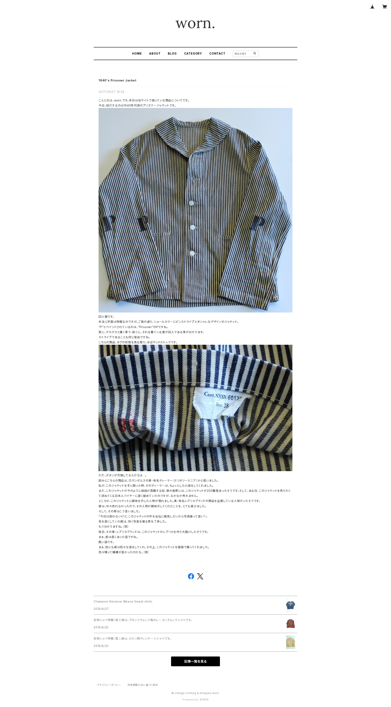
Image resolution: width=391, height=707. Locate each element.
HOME (137, 53)
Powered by (191, 699)
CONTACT (217, 53)
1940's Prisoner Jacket (117, 80)
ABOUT (154, 53)
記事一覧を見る (195, 661)
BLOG (172, 53)
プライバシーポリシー (109, 684)
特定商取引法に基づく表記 (142, 684)
